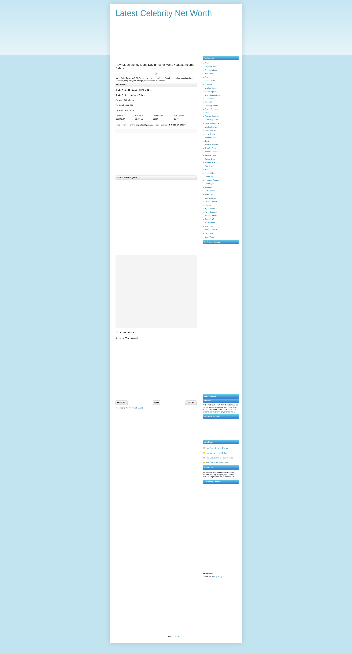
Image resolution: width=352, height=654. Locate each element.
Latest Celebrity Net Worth (164, 13)
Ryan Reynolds (211, 208)
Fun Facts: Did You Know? (217, 463)
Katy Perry (209, 166)
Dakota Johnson (211, 109)
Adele (207, 63)
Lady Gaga (209, 177)
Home (156, 403)
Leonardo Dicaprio (212, 180)
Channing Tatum (211, 106)
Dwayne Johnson (211, 116)
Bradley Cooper (211, 88)
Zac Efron (209, 233)
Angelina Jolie (210, 67)
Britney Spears (211, 91)
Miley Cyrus (209, 194)
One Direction (210, 198)
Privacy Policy (217, 577)
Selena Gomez (211, 216)
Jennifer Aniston (211, 145)
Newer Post (121, 403)
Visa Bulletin (120, 587)
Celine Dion (209, 102)
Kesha (207, 169)
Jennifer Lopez (211, 155)
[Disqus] (156, 218)
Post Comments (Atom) (134, 408)
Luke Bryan (209, 184)
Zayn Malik (209, 237)
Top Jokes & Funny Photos (217, 448)
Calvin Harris (210, 98)
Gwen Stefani (210, 130)
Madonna (208, 187)
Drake (207, 113)
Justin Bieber (210, 162)
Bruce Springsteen (212, 95)
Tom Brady (209, 226)
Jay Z (207, 141)
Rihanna (208, 205)
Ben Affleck (209, 74)
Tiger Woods (210, 223)
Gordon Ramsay (211, 127)
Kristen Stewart (211, 173)
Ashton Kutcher (211, 70)
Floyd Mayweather (212, 123)
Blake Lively (210, 81)
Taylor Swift (209, 219)
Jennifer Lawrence (212, 152)
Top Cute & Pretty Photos (216, 453)
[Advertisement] (176, 38)
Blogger (180, 636)
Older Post (191, 403)
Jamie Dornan (210, 138)
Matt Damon (210, 191)
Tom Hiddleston (211, 230)
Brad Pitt (208, 84)
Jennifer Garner (211, 148)
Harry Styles (210, 134)
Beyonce (208, 77)
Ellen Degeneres (211, 120)
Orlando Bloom (211, 201)
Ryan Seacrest (211, 212)
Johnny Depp (210, 159)
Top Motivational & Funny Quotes (219, 458)
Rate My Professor (132, 587)
